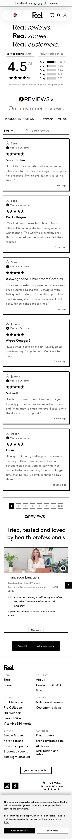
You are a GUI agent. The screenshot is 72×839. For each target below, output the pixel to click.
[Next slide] (68, 585)
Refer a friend (13, 741)
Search (8, 685)
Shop (7, 679)
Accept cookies (19, 830)
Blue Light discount (17, 757)
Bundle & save (13, 735)
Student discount (16, 751)
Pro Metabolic (14, 702)
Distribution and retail (47, 752)
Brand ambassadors (50, 741)
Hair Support (13, 713)
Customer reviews (48, 707)
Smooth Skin (12, 718)
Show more (53, 830)
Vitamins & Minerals (17, 723)
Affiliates (42, 746)
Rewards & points (16, 746)
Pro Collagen (13, 707)
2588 (60, 506)
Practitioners (45, 735)
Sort (6, 130)
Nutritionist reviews (50, 702)
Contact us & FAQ (48, 685)
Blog (39, 690)
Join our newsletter (36, 770)
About (40, 679)
